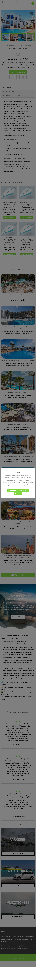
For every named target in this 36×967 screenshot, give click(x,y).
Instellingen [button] (18, 493)
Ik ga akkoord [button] (12, 490)
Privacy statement (23, 490)
